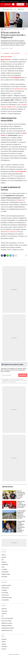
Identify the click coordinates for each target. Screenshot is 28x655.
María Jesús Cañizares (6, 56)
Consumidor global (7, 597)
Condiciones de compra (8, 628)
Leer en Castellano (4, 6)
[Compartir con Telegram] (10, 255)
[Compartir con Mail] (13, 255)
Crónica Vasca (5, 588)
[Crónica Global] (8, 4)
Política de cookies (6, 621)
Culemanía (4, 590)
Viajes (3, 567)
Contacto (4, 613)
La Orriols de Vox (24, 1)
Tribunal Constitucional (10, 231)
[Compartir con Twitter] (5, 255)
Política (4, 555)
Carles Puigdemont (15, 53)
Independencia (6, 53)
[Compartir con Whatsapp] (7, 255)
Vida (3, 559)
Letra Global (5, 592)
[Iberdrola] (21, 9)
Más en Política (7, 487)
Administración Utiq (7, 630)
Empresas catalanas (7, 623)
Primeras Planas (6, 574)
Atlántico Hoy (5, 595)
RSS (2, 616)
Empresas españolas (7, 625)
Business (4, 557)
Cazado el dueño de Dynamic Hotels (13, 1)
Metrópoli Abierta (6, 585)
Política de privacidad (7, 618)
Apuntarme (22, 375)
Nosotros (4, 608)
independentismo (19, 89)
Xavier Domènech (20, 171)
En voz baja (4, 576)
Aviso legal (4, 611)
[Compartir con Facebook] (2, 255)
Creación (4, 562)
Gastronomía (5, 572)
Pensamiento (5, 564)
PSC (12, 176)
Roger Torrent (5, 59)
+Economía (4, 569)
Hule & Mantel (5, 600)
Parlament (20, 200)
